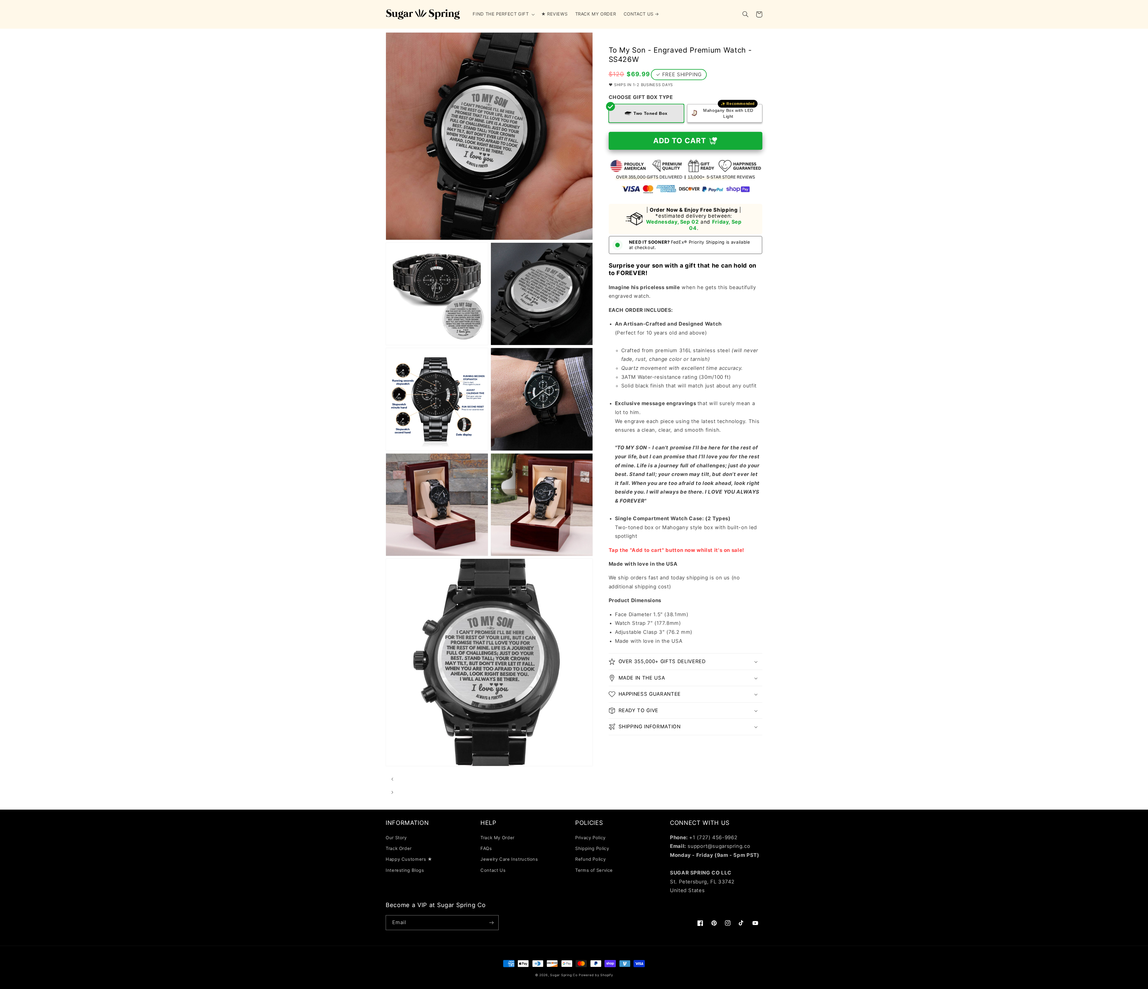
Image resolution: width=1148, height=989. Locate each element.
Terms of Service (594, 870)
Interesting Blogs (405, 870)
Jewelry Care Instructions (509, 859)
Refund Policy (590, 859)
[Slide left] (392, 779)
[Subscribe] (491, 922)
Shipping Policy (592, 848)
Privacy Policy (590, 837)
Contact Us (493, 870)
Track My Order (497, 837)
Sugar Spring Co (563, 975)
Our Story (396, 837)
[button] (503, 14)
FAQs (486, 848)
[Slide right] (392, 792)
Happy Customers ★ (409, 859)
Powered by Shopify (596, 975)
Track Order (399, 848)
